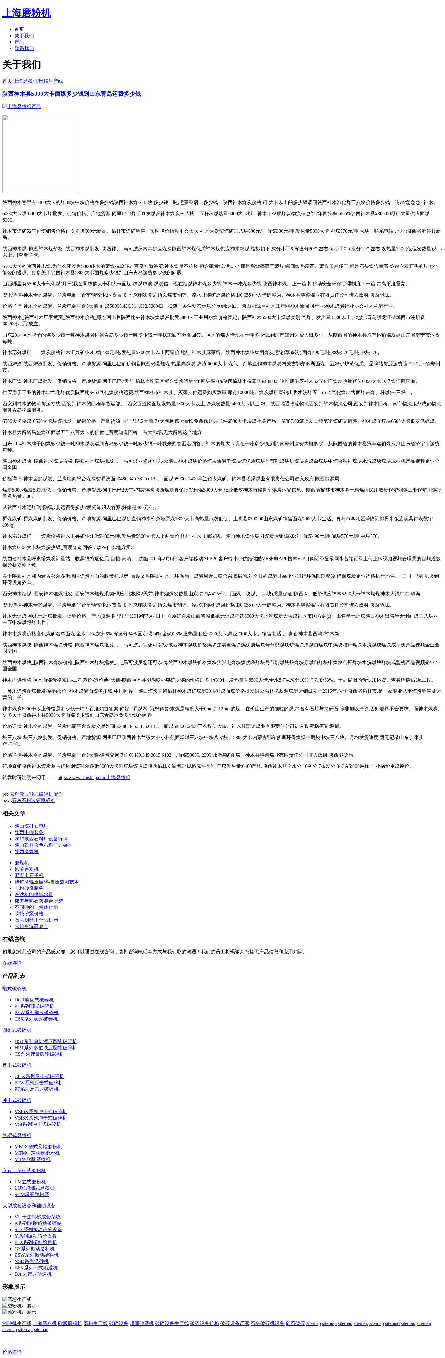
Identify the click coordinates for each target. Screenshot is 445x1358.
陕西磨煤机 (27, 851)
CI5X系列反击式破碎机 (39, 1076)
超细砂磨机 (142, 1323)
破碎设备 (118, 1323)
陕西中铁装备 (29, 832)
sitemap (313, 1323)
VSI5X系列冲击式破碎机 (41, 1117)
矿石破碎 (295, 1323)
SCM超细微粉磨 (32, 1194)
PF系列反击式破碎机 (37, 1089)
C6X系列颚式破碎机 (36, 1018)
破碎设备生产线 (172, 1323)
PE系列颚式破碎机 (34, 1006)
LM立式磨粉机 (30, 1181)
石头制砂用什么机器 (36, 919)
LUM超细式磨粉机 (34, 1188)
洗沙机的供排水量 (34, 894)
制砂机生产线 (16, 1323)
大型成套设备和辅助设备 (29, 1205)
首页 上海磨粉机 (20, 81)
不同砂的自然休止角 (36, 907)
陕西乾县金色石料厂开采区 (44, 845)
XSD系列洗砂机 (32, 1261)
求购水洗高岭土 (31, 926)
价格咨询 (12, 1352)
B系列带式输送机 (33, 1274)
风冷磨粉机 (27, 869)
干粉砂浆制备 (29, 888)
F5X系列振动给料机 (36, 1242)
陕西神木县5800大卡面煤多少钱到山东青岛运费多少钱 (71, 93)
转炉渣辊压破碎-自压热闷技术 (47, 881)
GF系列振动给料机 (35, 1248)
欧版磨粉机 (70, 1323)
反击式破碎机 (16, 1065)
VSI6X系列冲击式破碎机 (41, 1111)
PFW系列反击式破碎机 (39, 1082)
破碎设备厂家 (234, 1323)
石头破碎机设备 (268, 1323)
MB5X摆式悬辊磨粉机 (38, 1146)
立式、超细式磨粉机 (24, 1170)
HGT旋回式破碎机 (34, 999)
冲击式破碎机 (16, 1100)
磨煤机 (22, 862)
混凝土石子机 (29, 875)
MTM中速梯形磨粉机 (37, 1153)
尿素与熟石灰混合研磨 (39, 900)
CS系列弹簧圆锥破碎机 (39, 1054)
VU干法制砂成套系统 (38, 1216)
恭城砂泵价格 (29, 913)
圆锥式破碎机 (16, 1030)
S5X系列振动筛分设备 (38, 1229)
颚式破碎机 (14, 988)
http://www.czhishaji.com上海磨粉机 (94, 777)
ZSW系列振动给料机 (37, 1255)
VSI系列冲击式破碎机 (38, 1124)
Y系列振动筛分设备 (36, 1235)
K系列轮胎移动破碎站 (38, 1223)
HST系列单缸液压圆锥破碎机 (46, 1041)
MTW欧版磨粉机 (33, 1159)
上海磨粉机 (45, 1323)
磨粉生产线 (51, 81)
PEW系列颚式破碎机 (37, 1012)
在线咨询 (12, 962)
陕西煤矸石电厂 (31, 826)
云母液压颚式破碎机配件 (36, 794)
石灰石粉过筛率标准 (33, 800)
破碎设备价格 (204, 1323)
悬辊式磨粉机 (16, 1135)
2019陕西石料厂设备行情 (41, 838)
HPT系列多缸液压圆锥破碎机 (46, 1047)
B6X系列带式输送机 (36, 1267)
